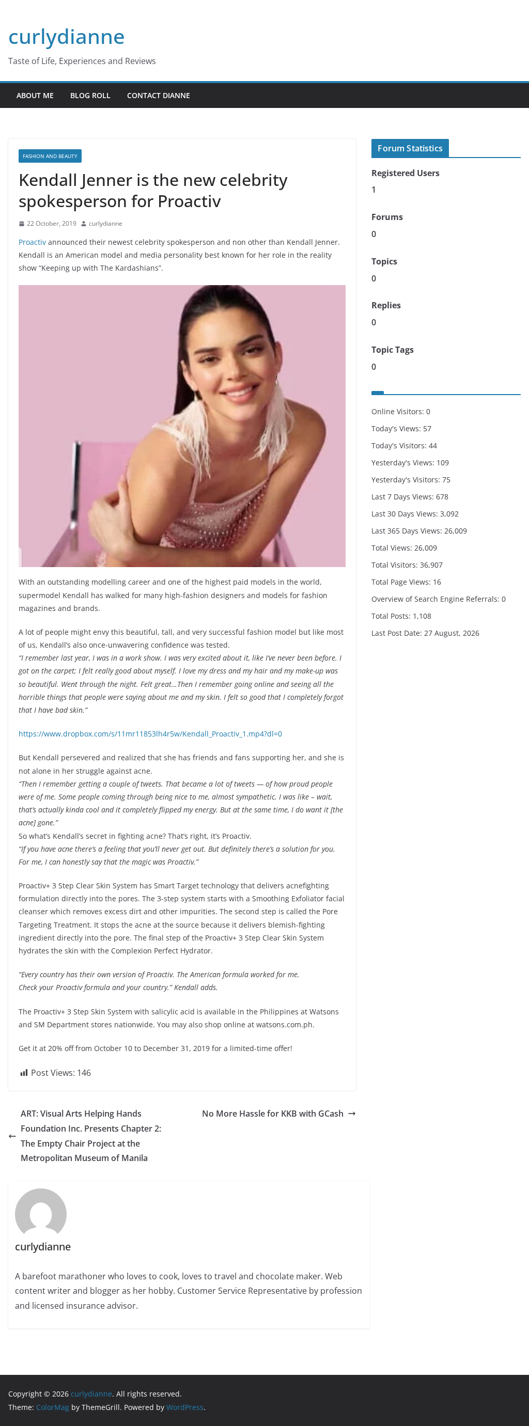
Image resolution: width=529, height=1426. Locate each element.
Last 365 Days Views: (407, 531)
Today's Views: (397, 428)
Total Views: (392, 548)
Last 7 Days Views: (403, 497)
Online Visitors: (398, 411)
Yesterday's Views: (404, 462)
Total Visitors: (395, 565)
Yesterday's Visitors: (406, 479)
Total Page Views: (402, 582)
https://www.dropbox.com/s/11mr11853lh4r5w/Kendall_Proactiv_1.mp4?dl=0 (150, 734)
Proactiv (32, 242)
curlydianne (66, 36)
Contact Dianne (158, 95)
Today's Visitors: (400, 445)
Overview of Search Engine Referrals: (436, 599)
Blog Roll (90, 95)
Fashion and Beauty (50, 156)
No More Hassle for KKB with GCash (273, 1113)
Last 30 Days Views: (405, 514)
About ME (35, 95)
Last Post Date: (397, 633)
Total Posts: (392, 616)
